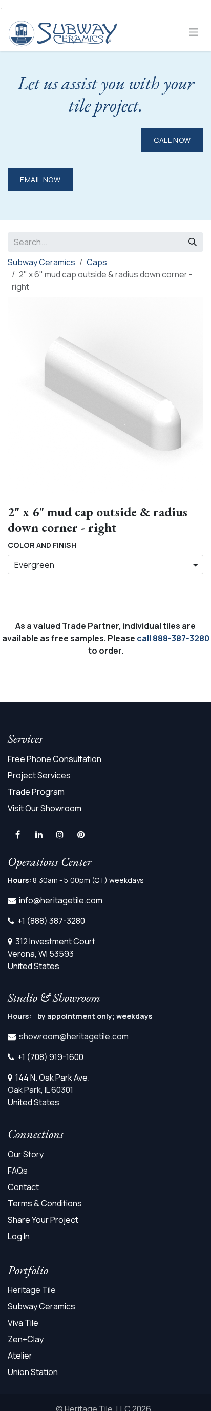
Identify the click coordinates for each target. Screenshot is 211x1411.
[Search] (192, 242)
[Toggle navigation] (194, 32)
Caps (97, 262)
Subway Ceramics (41, 262)
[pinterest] (81, 834)
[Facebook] (17, 834)
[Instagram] (60, 834)
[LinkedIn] (39, 834)
